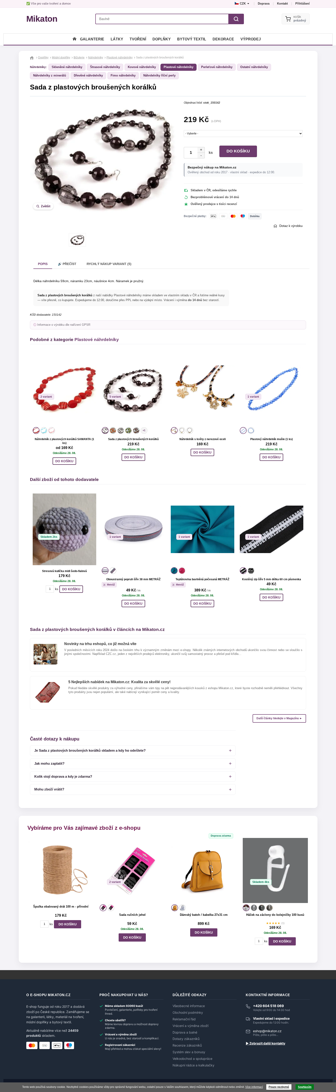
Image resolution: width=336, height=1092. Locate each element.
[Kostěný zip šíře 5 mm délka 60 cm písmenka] (271, 529)
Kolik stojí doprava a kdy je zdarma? (63, 776)
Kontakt (282, 3)
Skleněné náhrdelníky (67, 67)
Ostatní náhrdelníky (254, 67)
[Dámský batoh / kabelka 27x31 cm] (203, 870)
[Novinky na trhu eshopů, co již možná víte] (45, 645)
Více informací (254, 1087)
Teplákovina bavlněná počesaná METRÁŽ (202, 579)
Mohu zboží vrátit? (49, 789)
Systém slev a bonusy (189, 1052)
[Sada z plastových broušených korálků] (133, 389)
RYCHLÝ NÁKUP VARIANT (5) (109, 264)
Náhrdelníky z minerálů (49, 75)
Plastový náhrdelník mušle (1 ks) (271, 439)
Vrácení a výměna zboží (190, 1026)
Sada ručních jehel (132, 914)
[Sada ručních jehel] (132, 870)
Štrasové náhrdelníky (105, 67)
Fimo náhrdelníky (123, 75)
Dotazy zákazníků (186, 1039)
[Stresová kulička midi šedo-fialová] (64, 529)
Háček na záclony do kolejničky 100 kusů (275, 914)
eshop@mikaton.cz (267, 1031)
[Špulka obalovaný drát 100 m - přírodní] (60, 870)
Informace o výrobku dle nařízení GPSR (63, 324)
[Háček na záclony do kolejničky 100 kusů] (275, 870)
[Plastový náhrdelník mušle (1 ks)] (271, 389)
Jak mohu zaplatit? (49, 763)
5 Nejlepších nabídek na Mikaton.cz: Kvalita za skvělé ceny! (119, 682)
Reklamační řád (184, 1019)
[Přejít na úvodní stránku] (32, 57)
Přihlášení (302, 3)
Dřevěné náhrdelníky (88, 75)
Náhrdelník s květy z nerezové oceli (202, 439)
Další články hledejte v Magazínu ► (279, 718)
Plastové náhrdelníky (178, 67)
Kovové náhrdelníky (142, 67)
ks (210, 153)
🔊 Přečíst (67, 264)
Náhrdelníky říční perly (159, 75)
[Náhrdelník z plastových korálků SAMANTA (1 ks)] (64, 389)
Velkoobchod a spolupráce (192, 1058)
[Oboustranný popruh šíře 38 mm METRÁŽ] (133, 529)
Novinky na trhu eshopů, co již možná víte (100, 644)
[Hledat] (236, 19)
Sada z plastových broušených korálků (133, 439)
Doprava (263, 3)
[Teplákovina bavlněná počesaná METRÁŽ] (202, 529)
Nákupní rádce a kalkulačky (193, 1065)
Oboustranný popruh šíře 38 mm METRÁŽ (133, 579)
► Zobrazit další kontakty (265, 1043)
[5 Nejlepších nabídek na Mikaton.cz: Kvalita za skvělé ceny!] (47, 683)
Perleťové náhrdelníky (216, 67)
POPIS (43, 264)
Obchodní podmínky (188, 1012)
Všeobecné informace (189, 1006)
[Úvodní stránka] (74, 39)
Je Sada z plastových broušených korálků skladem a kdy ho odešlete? (90, 750)
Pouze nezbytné (279, 1087)
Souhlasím (305, 1087)
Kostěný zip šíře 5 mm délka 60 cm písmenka (271, 579)
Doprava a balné (185, 1032)
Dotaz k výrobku (291, 226)
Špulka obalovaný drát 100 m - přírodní (60, 906)
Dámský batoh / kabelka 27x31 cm (204, 914)
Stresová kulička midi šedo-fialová (64, 571)
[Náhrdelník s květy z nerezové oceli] (202, 389)
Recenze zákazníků (187, 1045)
